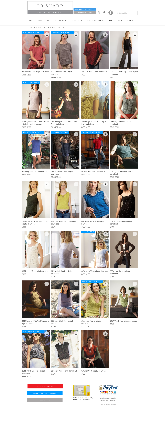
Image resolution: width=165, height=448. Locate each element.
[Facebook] (110, 12)
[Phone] (100, 13)
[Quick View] (95, 50)
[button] (104, 12)
